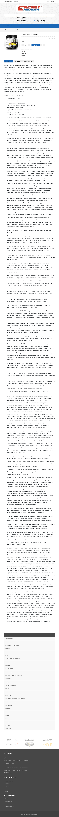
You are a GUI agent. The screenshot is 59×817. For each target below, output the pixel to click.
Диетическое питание (11, 685)
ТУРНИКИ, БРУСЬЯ (9, 712)
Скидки (7, 783)
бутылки (7, 715)
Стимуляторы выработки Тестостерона (15, 698)
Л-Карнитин (8, 728)
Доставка (7, 786)
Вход (6, 798)
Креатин (7, 665)
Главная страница (9, 29)
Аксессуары (8, 692)
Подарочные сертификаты (12, 645)
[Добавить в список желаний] (41, 45)
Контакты (7, 791)
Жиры (6, 718)
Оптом (7, 789)
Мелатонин (8, 695)
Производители (9, 642)
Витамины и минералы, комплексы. (14, 675)
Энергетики (8, 678)
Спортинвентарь (9, 638)
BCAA (6, 655)
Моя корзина (8, 804)
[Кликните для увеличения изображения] (12, 42)
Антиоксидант (8, 705)
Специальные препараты (11, 702)
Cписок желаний (9, 806)
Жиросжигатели (9, 668)
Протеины (7, 648)
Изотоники (8, 708)
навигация (10, 26)
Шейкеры (7, 688)
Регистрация (8, 801)
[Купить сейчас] (44, 45)
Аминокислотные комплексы (12, 658)
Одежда (7, 722)
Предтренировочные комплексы (13, 682)
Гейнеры (7, 652)
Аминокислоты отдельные (11, 662)
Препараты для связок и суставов (13, 672)
